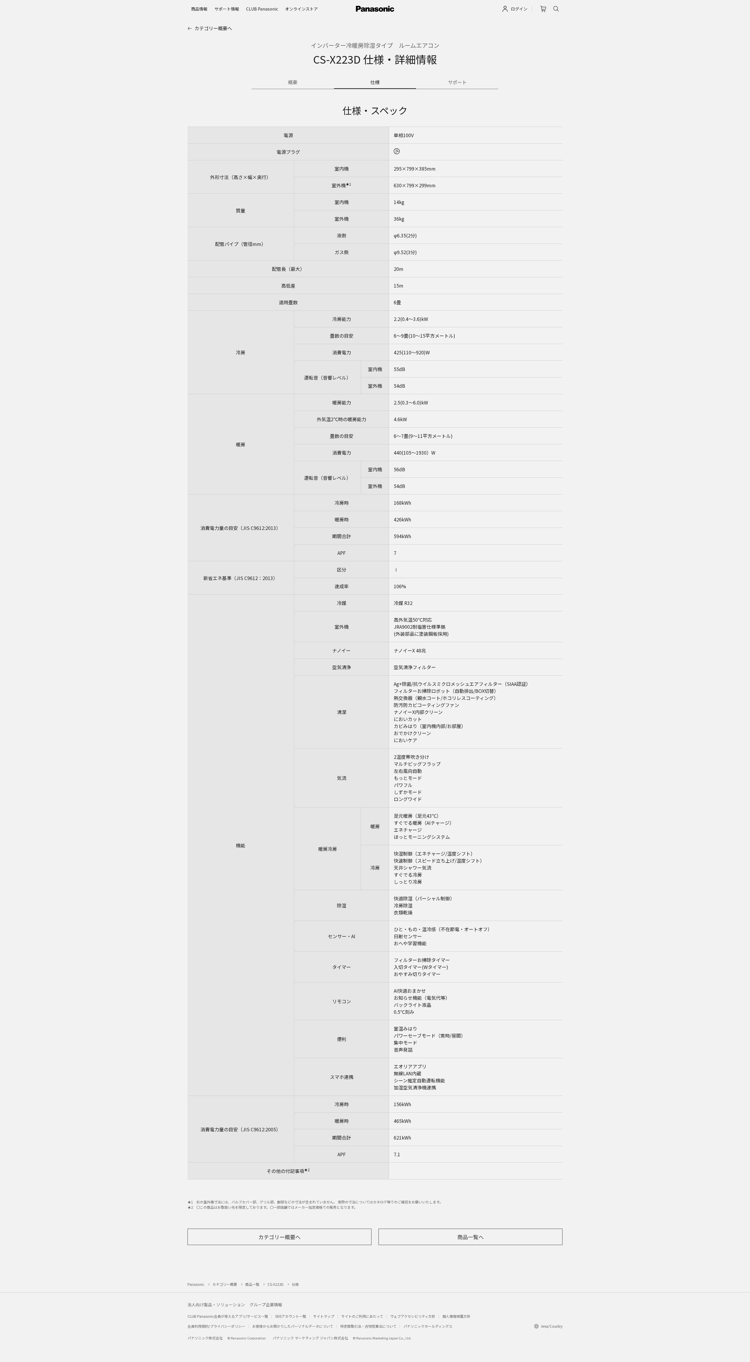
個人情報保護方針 (456, 1316)
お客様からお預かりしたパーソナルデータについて (292, 1326)
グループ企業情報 (266, 1304)
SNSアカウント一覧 (290, 1316)
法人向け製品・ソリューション (216, 1304)
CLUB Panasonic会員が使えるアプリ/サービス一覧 (228, 1316)
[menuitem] (199, 9)
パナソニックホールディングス (427, 1326)
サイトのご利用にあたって (362, 1316)
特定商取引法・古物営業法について (368, 1326)
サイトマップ (323, 1316)
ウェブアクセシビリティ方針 (412, 1316)
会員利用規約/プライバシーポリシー (216, 1326)
